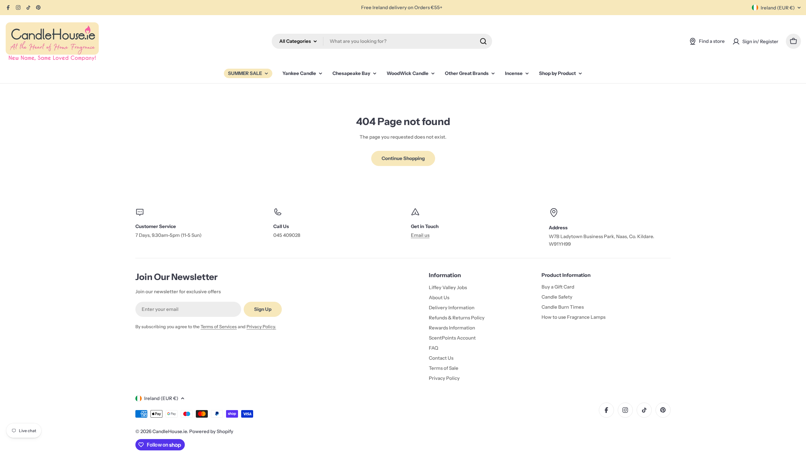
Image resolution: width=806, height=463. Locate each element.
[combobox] (382, 41)
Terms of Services (219, 326)
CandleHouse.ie (169, 431)
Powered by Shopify (211, 431)
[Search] (483, 41)
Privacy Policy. (261, 326)
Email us (420, 235)
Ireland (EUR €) (778, 8)
